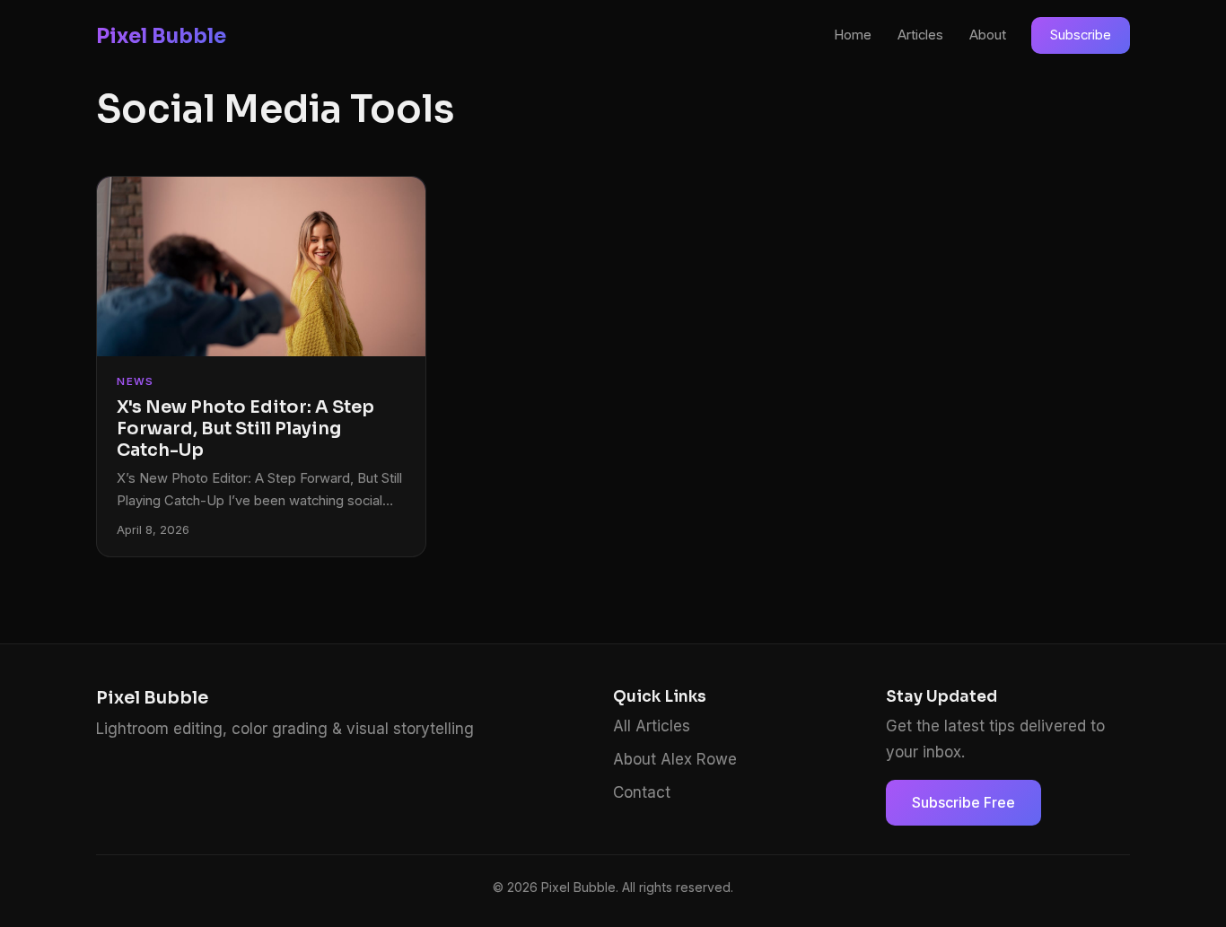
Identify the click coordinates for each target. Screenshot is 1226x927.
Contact (641, 792)
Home (852, 35)
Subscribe (1080, 35)
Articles (920, 35)
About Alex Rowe (675, 759)
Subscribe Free (963, 802)
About (987, 35)
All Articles (651, 726)
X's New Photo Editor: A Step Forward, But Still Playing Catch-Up (245, 428)
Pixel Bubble (161, 35)
